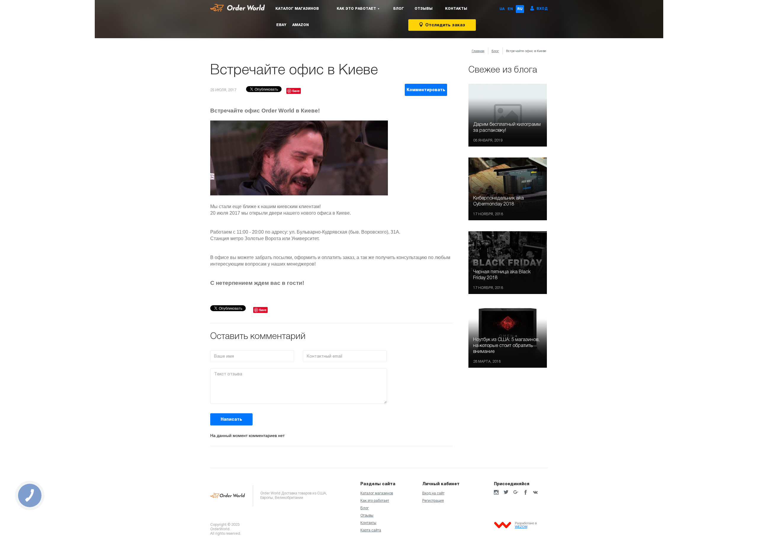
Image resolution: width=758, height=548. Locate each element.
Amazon (300, 25)
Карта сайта (370, 530)
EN (510, 9)
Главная (478, 51)
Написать (231, 419)
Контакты (456, 9)
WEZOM (521, 526)
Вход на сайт (433, 493)
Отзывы (424, 9)
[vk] (535, 492)
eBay (281, 25)
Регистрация (433, 501)
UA (502, 9)
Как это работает (374, 501)
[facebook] (525, 492)
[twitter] (506, 492)
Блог (398, 9)
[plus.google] (515, 492)
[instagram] (496, 492)
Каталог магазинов (297, 9)
